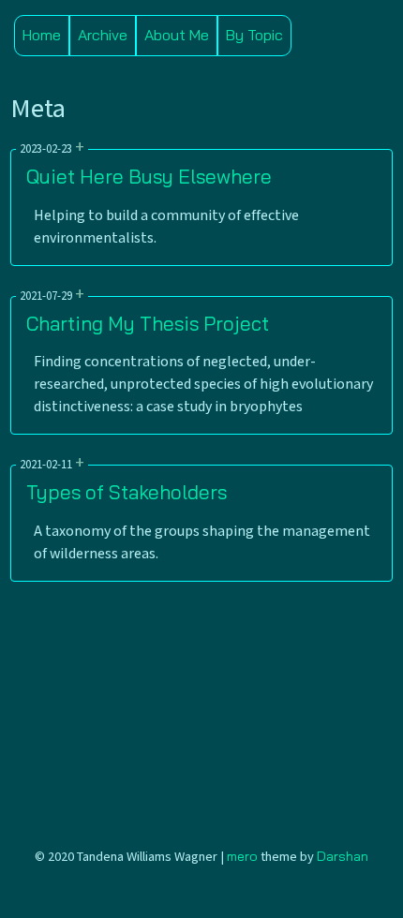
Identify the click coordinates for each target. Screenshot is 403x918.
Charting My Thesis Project (147, 323)
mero (242, 856)
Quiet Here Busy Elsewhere (149, 176)
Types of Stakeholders (126, 492)
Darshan (342, 856)
